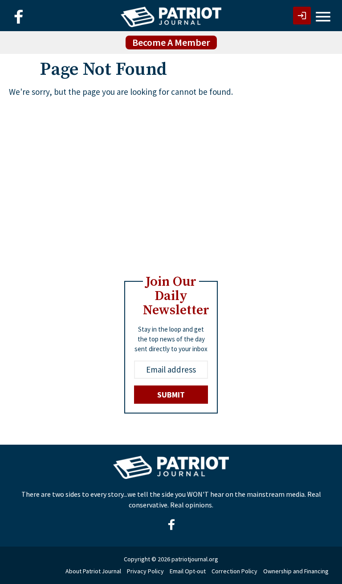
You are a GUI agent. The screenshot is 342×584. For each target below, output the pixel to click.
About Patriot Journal (93, 571)
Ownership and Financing (296, 571)
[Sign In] (302, 15)
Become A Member (171, 42)
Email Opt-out (188, 571)
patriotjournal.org (194, 559)
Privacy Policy (145, 571)
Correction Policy (234, 571)
